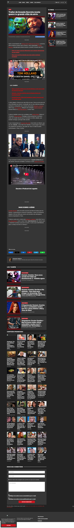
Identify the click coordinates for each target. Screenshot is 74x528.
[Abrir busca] (65, 2)
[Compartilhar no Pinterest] (29, 252)
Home (20, 2)
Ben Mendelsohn (22, 109)
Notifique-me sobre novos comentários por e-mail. (22, 495)
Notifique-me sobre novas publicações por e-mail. (22, 499)
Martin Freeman (38, 107)
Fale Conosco (37, 2)
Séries (27, 2)
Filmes (23, 2)
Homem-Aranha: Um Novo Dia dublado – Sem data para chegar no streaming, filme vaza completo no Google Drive (33, 292)
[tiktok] (61, 2)
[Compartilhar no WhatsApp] (42, 252)
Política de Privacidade (43, 518)
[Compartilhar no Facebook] (11, 252)
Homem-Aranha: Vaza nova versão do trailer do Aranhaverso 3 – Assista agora (33, 276)
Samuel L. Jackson (38, 106)
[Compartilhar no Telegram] (36, 252)
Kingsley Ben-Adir (25, 123)
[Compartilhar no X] (17, 252)
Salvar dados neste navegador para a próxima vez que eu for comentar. (24, 479)
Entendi (9, 525)
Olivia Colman (18, 116)
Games (31, 2)
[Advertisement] (27, 239)
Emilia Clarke (35, 114)
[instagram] (58, 2)
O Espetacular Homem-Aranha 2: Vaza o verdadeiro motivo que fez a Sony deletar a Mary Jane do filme (33, 307)
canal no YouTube (39, 161)
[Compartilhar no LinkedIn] (23, 252)
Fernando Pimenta (17, 258)
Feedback (40, 520)
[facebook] (55, 2)
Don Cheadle (17, 107)
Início (10, 9)
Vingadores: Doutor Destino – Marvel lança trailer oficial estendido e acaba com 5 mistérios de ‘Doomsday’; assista (33, 324)
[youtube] (56, 2)
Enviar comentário (27, 501)
